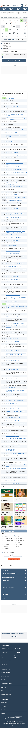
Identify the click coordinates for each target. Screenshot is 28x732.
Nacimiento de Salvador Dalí (13, 217)
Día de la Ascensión (11, 245)
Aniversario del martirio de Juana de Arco (15, 465)
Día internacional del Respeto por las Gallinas (16, 135)
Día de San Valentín (6, 545)
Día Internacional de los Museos (14, 317)
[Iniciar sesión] (25, 5)
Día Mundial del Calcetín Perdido (15, 195)
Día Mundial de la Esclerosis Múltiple (16, 468)
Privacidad (3, 706)
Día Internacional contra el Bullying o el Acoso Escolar (16, 118)
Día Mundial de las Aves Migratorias (15, 197)
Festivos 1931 (5, 570)
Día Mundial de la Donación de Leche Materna (16, 326)
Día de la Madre (8, 538)
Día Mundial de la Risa (12, 132)
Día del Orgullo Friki (11, 403)
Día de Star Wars (10, 141)
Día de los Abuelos (8, 540)
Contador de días (6, 584)
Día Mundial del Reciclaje (13, 295)
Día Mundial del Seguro (12, 253)
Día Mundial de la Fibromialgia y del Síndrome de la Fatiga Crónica (15, 231)
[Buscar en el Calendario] (22, 5)
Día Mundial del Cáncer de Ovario (15, 186)
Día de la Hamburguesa (12, 436)
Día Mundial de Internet (12, 301)
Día (3, 555)
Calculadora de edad (7, 591)
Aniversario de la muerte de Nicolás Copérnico (15, 391)
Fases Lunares (7, 56)
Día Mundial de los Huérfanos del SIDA (16, 172)
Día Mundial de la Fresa (12, 341)
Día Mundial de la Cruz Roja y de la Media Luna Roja (15, 183)
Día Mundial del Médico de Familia (15, 323)
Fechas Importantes (20, 54)
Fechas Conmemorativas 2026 (7, 656)
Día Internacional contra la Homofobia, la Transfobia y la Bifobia (16, 298)
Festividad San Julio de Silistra (14, 418)
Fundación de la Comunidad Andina (15, 411)
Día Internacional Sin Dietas (13, 167)
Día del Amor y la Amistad (20, 541)
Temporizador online (7, 598)
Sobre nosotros (4, 702)
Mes (11, 555)
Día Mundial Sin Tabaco (12, 483)
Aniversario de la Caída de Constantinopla (13, 450)
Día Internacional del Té (12, 350)
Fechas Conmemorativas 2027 (19, 656)
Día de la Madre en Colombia (14, 200)
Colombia (14, 5)
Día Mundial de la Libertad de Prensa (16, 130)
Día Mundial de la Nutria (12, 420)
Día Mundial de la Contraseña (14, 169)
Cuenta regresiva (5, 676)
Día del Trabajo (10, 98)
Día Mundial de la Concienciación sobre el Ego (15, 214)
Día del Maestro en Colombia (13, 266)
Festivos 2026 (11, 9)
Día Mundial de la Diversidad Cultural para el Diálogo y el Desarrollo (16, 353)
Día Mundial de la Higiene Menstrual (16, 438)
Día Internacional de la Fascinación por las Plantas (16, 307)
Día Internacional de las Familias (14, 264)
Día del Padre (19, 538)
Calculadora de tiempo (8, 587)
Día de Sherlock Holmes (12, 360)
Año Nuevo (18, 536)
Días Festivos (6, 54)
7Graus (13, 721)
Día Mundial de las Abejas (13, 338)
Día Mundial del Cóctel (12, 240)
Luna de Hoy (5, 580)
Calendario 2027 (17, 9)
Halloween (6, 548)
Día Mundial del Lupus (12, 208)
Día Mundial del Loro (11, 480)
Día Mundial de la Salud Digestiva (15, 453)
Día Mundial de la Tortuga (13, 378)
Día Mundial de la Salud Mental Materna (14, 163)
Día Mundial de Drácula (12, 408)
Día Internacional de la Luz (13, 279)
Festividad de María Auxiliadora (14, 388)
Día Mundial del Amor (12, 106)
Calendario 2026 (4, 9)
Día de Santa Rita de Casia (13, 369)
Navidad (6, 536)
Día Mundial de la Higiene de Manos (15, 155)
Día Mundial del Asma (12, 152)
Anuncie (3, 713)
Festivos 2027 (25, 9)
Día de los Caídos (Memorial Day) (15, 400)
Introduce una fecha (9, 552)
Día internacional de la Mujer (20, 545)
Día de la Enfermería (11, 235)
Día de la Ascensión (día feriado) (14, 304)
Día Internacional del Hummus (14, 237)
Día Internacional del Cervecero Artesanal (14, 114)
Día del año (5, 594)
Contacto (3, 709)
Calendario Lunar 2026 (8, 577)
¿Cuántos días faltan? (9, 531)
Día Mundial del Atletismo (13, 251)
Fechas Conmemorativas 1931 (10, 573)
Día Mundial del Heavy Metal (13, 276)
